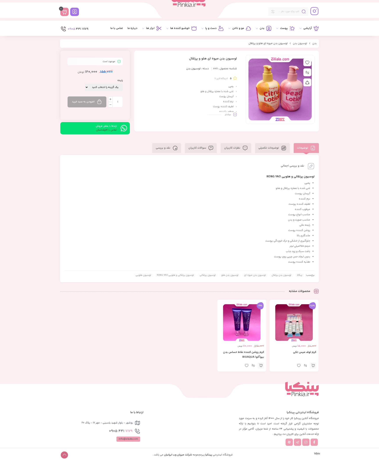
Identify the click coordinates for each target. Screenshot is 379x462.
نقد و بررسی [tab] (163, 148)
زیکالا (299, 275)
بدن (314, 43)
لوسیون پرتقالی (208, 275)
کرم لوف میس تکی (304, 352)
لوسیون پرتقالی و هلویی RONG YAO (175, 275)
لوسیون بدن (300, 43)
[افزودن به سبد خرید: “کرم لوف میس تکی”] (313, 365)
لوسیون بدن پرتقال (281, 275)
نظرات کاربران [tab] (232, 148)
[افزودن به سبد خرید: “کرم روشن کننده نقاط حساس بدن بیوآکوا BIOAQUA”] (260, 365)
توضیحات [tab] (303, 148)
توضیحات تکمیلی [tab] (269, 148)
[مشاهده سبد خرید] (64, 12)
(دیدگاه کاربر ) (221, 78)
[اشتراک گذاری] (307, 82)
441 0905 (120, 431)
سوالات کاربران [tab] (197, 148)
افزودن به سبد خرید (83, 102)
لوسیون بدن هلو (229, 275)
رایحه (120, 80)
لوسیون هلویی (143, 275)
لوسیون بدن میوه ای (255, 275)
